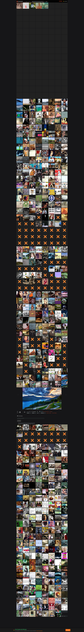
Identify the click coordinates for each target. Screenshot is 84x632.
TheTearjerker (34, 411)
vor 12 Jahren (29, 411)
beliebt (26, 1)
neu (24, 1)
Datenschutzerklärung (39, 630)
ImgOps (41, 411)
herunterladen (47, 411)
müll (28, 1)
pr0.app (60, 1)
